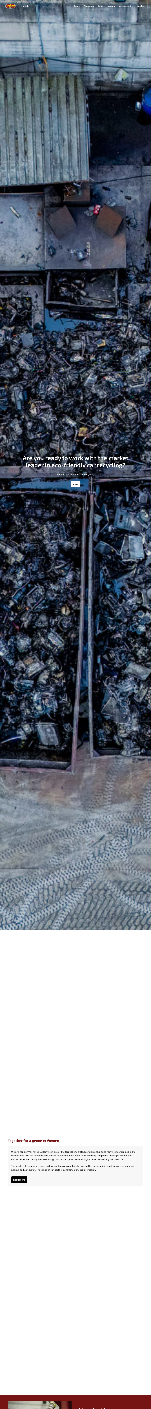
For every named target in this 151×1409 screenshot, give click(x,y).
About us (89, 5)
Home (76, 5)
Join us (111, 5)
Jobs (100, 5)
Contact (141, 5)
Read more (19, 1179)
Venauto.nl (125, 5)
